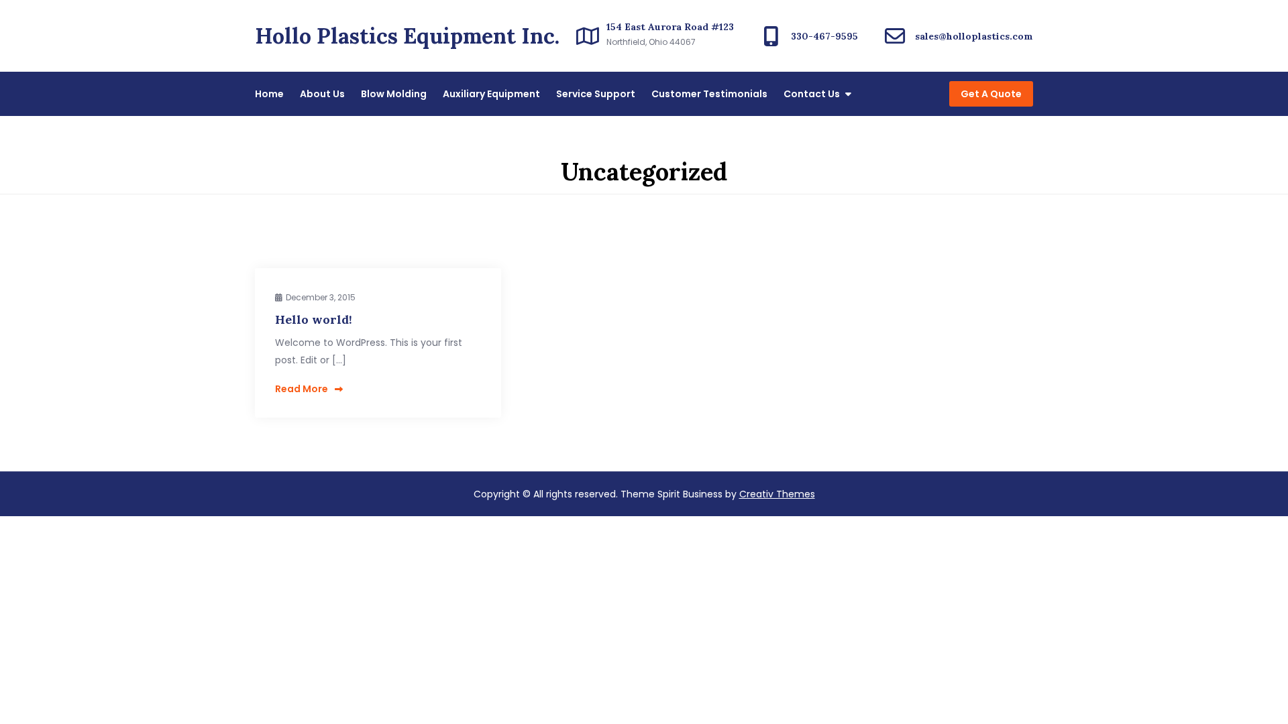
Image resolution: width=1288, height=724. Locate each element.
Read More (301, 389)
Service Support (595, 94)
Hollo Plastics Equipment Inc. (407, 36)
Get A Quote (991, 94)
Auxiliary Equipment (491, 94)
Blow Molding (394, 94)
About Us (322, 94)
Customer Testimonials (709, 94)
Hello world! (313, 319)
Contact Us (812, 94)
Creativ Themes (777, 494)
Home (269, 94)
